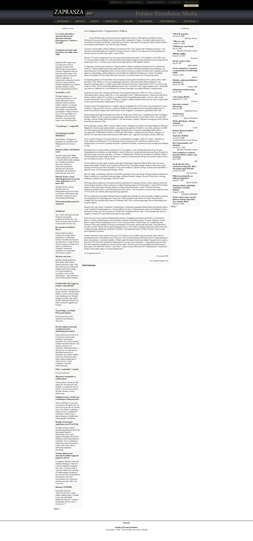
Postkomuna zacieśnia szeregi (184, 90)
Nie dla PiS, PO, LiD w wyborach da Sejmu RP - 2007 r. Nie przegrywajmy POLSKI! (185, 166)
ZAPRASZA (134, 2)
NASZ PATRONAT (145, 21)
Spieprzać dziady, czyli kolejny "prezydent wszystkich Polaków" (184, 187)
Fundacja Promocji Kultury (126, 527)
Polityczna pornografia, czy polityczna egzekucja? (183, 177)
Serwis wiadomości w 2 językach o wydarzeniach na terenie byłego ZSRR (185, 70)
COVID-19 (94, 21)
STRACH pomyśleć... (181, 34)
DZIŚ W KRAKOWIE (168, 21)
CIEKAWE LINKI (111, 21)
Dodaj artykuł (191, 5)
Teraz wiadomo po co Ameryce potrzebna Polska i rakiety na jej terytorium (185, 155)
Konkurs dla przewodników (183, 131)
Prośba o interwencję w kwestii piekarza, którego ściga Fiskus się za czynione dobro (184, 199)
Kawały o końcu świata (181, 61)
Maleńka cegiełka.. (179, 54)
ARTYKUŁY (80, 21)
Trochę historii (178, 114)
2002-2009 (128, 21)
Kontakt (126, 523)
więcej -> (57, 509)
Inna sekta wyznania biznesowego (180, 105)
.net (116, 2)
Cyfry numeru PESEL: (181, 97)
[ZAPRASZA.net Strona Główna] (69, 16)
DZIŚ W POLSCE (190, 21)
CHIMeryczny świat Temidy (183, 46)
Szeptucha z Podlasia (180, 136)
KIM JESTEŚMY (63, 21)
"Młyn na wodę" (179, 41)
